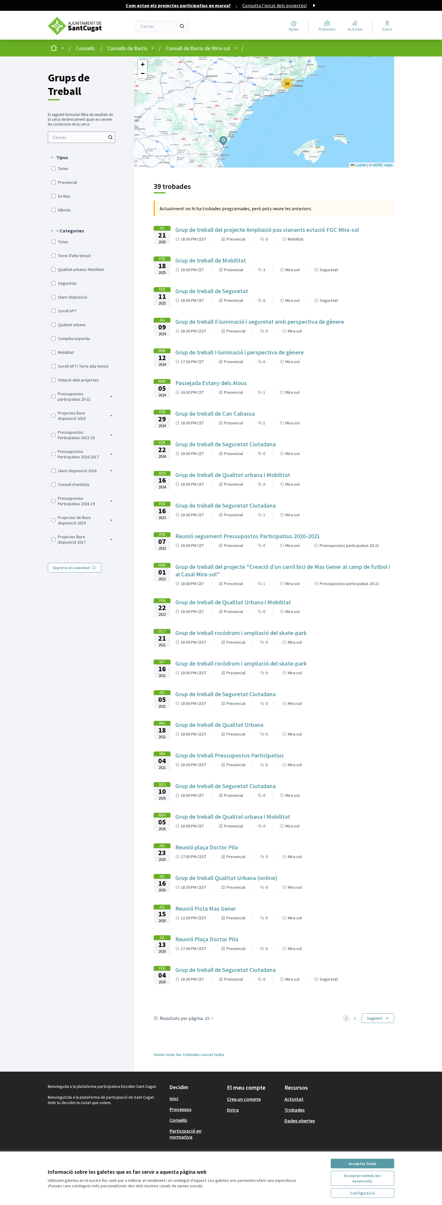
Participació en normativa (185, 1134)
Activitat (293, 1099)
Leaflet (360, 164)
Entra (233, 1110)
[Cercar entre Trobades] (110, 137)
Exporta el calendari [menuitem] (71, 567)
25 (207, 1018)
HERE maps (383, 164)
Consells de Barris (127, 48)
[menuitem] (81, 137)
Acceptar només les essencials (362, 1178)
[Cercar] (182, 26)
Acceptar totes (362, 1163)
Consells (85, 48)
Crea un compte (244, 1099)
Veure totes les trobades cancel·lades (189, 1054)
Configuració (362, 1193)
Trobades (294, 1110)
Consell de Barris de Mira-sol (198, 48)
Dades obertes (299, 1121)
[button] (59, 157)
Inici (174, 1098)
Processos (180, 1109)
